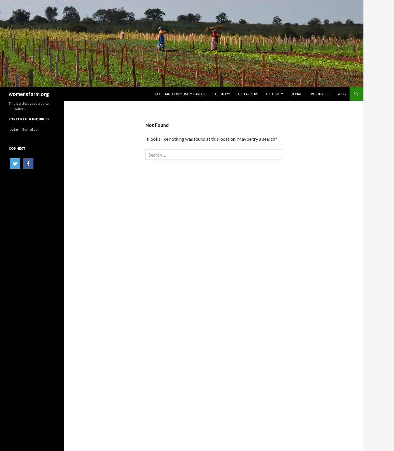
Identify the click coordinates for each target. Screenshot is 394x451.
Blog (341, 94)
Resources (320, 94)
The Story (221, 94)
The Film (272, 94)
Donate (297, 94)
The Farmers (247, 94)
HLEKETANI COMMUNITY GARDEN (180, 94)
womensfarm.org (29, 94)
